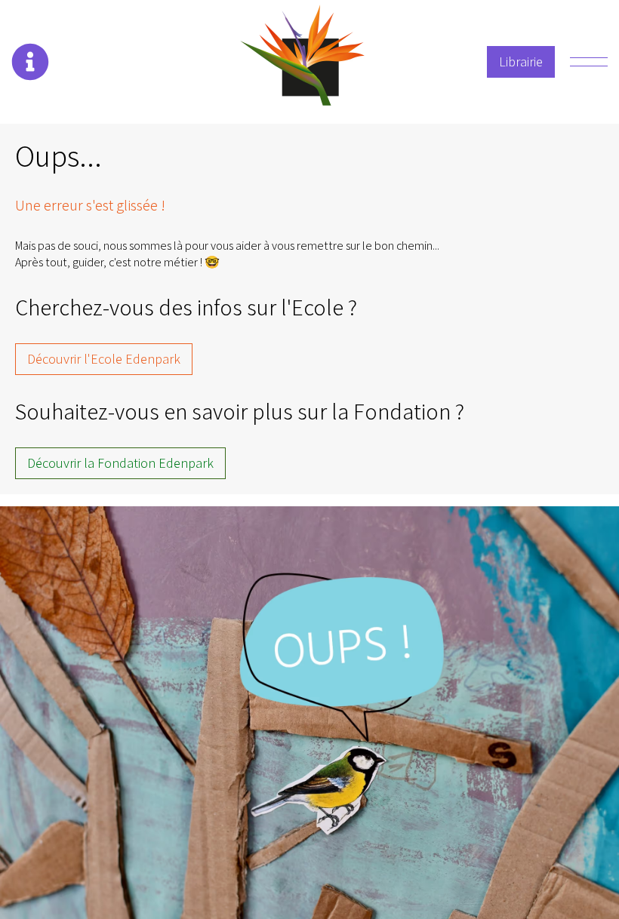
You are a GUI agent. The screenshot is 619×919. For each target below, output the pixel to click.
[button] (30, 62)
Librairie (521, 61)
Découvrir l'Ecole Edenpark (103, 358)
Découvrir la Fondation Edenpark (120, 463)
